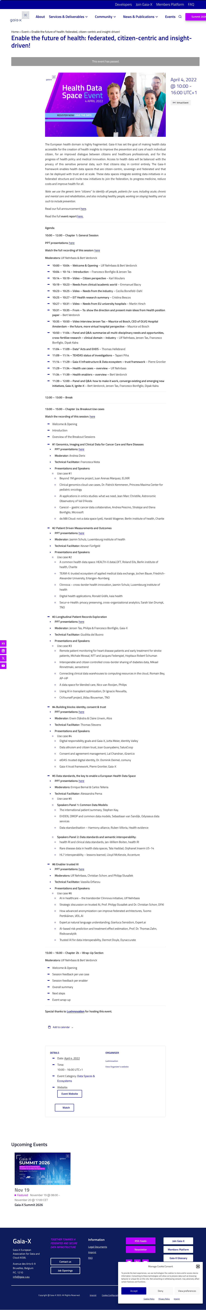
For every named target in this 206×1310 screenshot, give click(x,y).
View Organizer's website (117, 1066)
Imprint (177, 1298)
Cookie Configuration (111, 1295)
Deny (160, 1291)
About (40, 17)
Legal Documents (97, 1247)
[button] (198, 1266)
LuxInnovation (75, 1011)
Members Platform (170, 4)
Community (103, 17)
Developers (123, 4)
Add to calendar (61, 1027)
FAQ (191, 4)
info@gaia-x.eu (21, 1277)
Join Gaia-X (144, 4)
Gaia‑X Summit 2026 (29, 1204)
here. (80, 216)
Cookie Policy (149, 1298)
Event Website (69, 1094)
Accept (133, 1291)
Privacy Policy (164, 1298)
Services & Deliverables (66, 17)
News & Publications (138, 17)
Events (170, 17)
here (83, 208)
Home (15, 32)
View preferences (187, 1291)
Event (25, 32)
